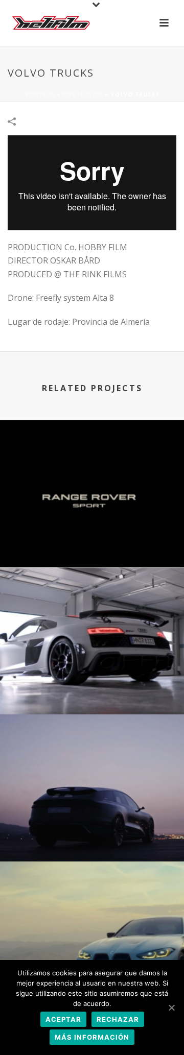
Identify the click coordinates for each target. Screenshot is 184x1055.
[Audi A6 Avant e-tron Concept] (92, 756)
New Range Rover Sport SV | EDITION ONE (92, 540)
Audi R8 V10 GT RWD (92, 687)
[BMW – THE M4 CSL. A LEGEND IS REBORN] (92, 903)
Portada (40, 94)
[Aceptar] (171, 1007)
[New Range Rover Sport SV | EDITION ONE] (92, 461)
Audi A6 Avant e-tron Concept (92, 834)
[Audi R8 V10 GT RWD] (92, 608)
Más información (92, 1037)
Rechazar (118, 1019)
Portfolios (83, 94)
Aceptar (63, 1019)
